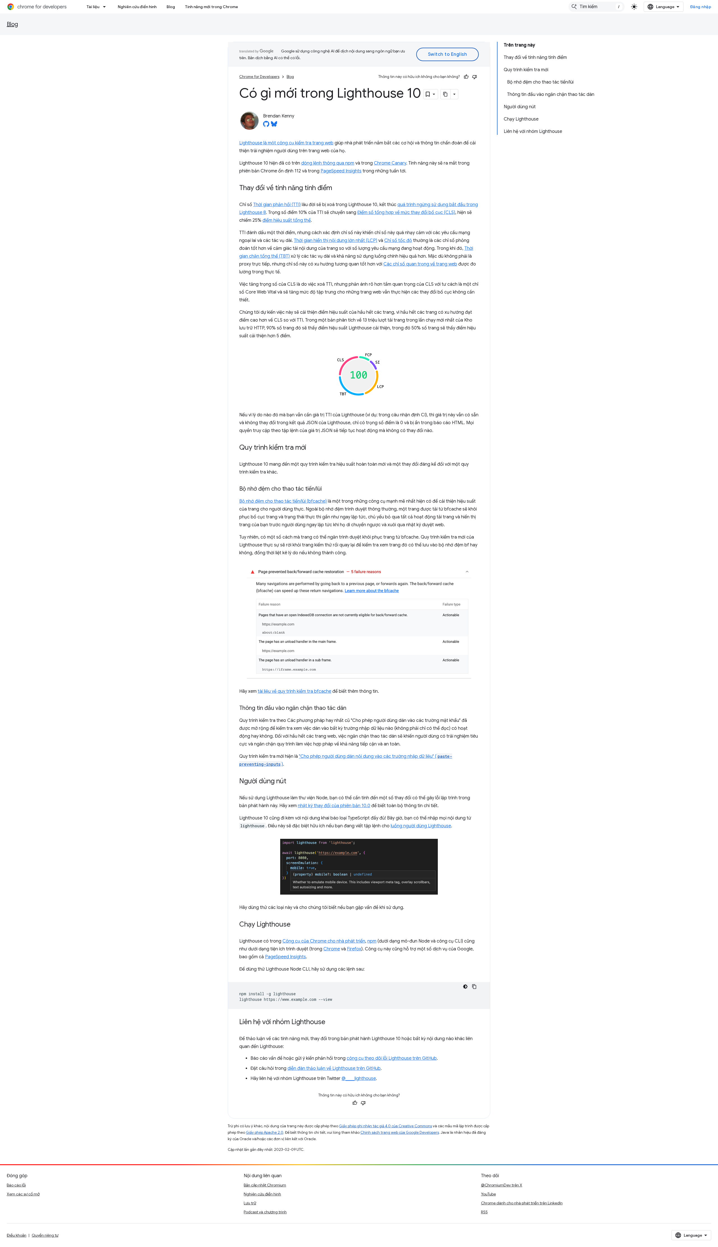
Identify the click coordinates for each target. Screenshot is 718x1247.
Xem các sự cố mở (23, 1194)
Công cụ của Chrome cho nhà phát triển (323, 941)
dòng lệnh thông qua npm (327, 163)
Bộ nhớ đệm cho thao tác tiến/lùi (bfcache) (283, 501)
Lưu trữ (250, 1203)
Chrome (331, 949)
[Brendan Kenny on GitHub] (266, 125)
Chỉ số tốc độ (398, 240)
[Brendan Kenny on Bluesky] (274, 125)
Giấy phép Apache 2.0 (264, 1132)
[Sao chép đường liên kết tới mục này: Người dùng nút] (292, 781)
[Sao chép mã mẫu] (474, 986)
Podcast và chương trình (265, 1211)
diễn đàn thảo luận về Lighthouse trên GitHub (334, 1068)
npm (371, 941)
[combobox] (597, 7)
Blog (171, 6)
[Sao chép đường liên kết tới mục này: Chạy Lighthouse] (296, 925)
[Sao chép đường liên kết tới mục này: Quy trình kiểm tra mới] (311, 448)
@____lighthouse (359, 1078)
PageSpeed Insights (341, 171)
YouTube (488, 1194)
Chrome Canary (390, 163)
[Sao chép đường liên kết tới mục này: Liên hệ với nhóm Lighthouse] (331, 1022)
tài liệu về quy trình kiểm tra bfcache (294, 691)
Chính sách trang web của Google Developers (399, 1132)
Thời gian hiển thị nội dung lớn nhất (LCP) (335, 240)
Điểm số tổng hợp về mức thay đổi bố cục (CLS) (406, 212)
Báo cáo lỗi (16, 1185)
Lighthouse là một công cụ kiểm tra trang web (286, 143)
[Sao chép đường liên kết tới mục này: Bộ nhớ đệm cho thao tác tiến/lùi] (327, 489)
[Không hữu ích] (474, 77)
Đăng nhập (701, 6)
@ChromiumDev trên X (501, 1185)
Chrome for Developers (259, 76)
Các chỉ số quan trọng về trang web (420, 264)
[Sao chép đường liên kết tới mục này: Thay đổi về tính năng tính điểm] (337, 188)
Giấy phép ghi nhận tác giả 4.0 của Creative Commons (385, 1126)
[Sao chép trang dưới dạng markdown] (446, 94)
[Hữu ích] (466, 77)
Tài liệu (93, 6)
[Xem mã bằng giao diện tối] (465, 986)
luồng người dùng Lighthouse (421, 826)
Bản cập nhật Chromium (265, 1185)
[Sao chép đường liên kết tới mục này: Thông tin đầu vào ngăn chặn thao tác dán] (352, 708)
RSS (484, 1211)
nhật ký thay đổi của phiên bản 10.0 (334, 806)
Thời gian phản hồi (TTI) (277, 204)
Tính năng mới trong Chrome (211, 6)
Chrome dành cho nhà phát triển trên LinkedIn (522, 1203)
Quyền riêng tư (45, 1235)
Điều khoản (16, 1235)
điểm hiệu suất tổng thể (287, 220)
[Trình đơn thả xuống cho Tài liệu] (106, 6)
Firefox (354, 949)
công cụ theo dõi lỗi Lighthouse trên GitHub (392, 1058)
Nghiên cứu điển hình (137, 6)
